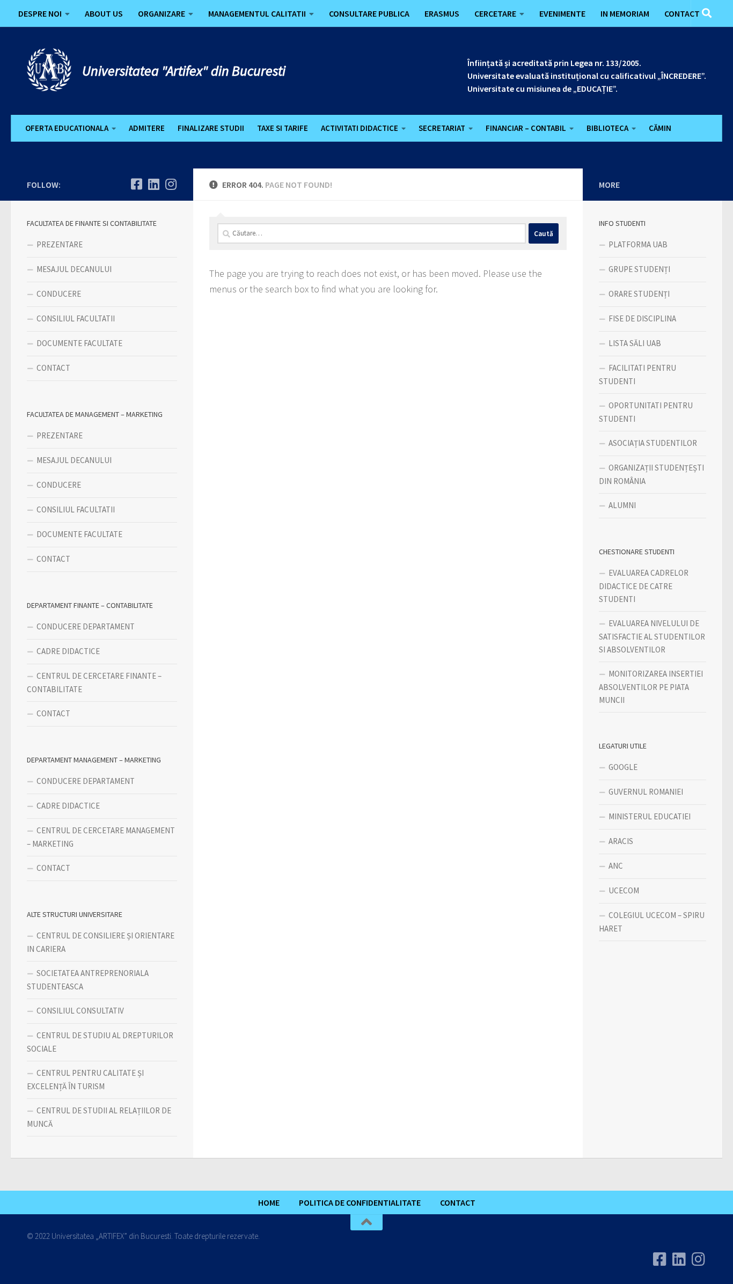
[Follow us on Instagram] (170, 184)
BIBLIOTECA (607, 128)
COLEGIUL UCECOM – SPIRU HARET (652, 922)
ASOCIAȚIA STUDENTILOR (653, 443)
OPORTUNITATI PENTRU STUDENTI (646, 412)
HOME (269, 1202)
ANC (616, 866)
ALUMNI (622, 505)
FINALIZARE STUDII (211, 128)
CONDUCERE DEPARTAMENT (85, 626)
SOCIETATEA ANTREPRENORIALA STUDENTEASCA (88, 980)
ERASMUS (441, 13)
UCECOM (624, 890)
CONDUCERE (58, 294)
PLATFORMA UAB (638, 244)
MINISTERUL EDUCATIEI (650, 816)
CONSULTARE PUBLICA (369, 13)
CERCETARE (495, 13)
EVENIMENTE (562, 13)
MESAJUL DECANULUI (74, 269)
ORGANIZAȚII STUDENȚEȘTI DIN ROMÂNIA (651, 474)
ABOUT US (104, 13)
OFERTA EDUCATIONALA (66, 128)
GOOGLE (623, 767)
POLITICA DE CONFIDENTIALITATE (360, 1202)
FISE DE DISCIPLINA (642, 318)
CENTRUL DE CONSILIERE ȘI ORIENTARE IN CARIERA (100, 942)
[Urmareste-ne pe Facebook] (136, 184)
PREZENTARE (59, 244)
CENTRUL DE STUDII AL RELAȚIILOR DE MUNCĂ (99, 1117)
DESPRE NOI (40, 13)
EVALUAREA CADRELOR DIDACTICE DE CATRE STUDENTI (643, 586)
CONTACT (682, 13)
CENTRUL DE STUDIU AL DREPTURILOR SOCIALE (100, 1042)
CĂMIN (660, 128)
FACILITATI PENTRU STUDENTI (637, 374)
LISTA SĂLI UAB (635, 343)
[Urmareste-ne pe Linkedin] (153, 184)
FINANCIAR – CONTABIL (526, 128)
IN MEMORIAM (624, 13)
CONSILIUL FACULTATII (75, 318)
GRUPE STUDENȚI (639, 269)
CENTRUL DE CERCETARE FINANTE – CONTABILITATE (94, 682)
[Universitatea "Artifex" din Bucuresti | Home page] (49, 69)
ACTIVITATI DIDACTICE (359, 128)
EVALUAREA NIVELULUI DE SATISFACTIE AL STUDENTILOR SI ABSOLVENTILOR (652, 636)
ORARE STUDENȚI (639, 294)
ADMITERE (147, 128)
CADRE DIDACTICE (68, 651)
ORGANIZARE (161, 13)
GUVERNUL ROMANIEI (646, 792)
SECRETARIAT (442, 128)
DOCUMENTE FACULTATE (79, 343)
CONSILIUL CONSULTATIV (80, 1011)
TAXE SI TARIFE (282, 128)
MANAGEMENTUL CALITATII (257, 13)
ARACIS (621, 841)
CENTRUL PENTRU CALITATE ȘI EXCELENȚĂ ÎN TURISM (85, 1079)
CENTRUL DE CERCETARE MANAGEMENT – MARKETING (101, 837)
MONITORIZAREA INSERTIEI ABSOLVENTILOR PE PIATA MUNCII (651, 687)
